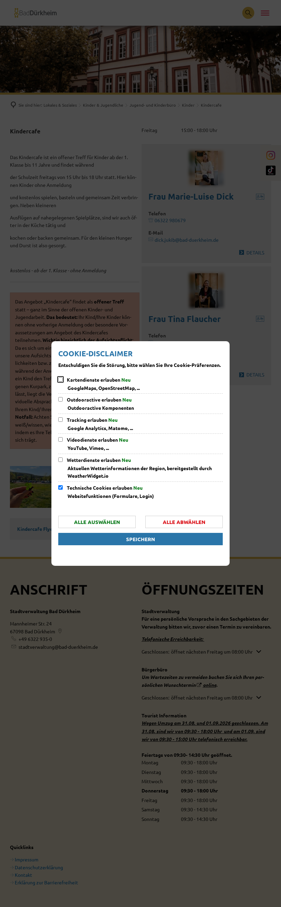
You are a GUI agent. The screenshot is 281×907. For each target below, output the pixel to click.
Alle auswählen (97, 521)
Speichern (140, 539)
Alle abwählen (184, 521)
